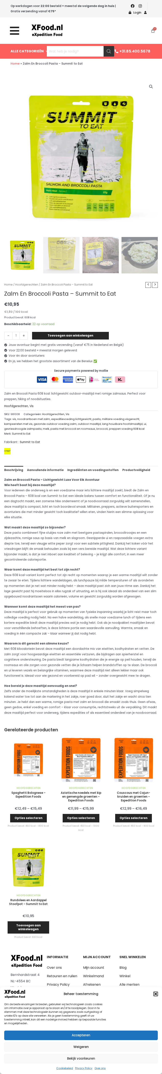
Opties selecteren (28, 818)
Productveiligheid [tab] (136, 470)
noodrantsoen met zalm (33, 419)
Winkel (124, 976)
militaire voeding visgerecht (120, 419)
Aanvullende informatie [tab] (45, 470)
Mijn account (93, 967)
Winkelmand (93, 976)
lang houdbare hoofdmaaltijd (122, 424)
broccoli (102, 429)
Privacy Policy (83, 1068)
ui (145, 424)
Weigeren (81, 1047)
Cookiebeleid (64, 1068)
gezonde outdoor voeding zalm (55, 424)
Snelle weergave (28, 781)
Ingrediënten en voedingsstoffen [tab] (93, 470)
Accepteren (81, 1035)
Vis (32, 406)
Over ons (100, 1068)
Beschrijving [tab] (13, 470)
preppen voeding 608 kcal (126, 429)
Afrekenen (92, 984)
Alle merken (129, 984)
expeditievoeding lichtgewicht (71, 419)
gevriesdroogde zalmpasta (23, 429)
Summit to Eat (21, 433)
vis (14, 419)
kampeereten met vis (18, 424)
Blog (123, 967)
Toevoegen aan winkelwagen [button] (28, 927)
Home (15, 63)
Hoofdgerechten (26, 284)
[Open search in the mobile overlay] (80, 51)
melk (46, 429)
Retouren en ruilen (62, 976)
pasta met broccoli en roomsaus (72, 429)
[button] (156, 994)
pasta (97, 419)
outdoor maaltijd (89, 424)
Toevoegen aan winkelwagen (70, 336)
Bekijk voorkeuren (81, 1058)
